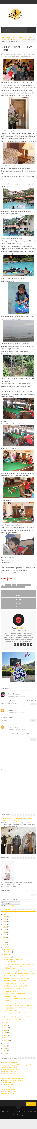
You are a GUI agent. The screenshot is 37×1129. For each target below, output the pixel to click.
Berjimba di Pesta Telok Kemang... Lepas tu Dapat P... (19, 973)
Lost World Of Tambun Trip (9, 1062)
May (5, 1030)
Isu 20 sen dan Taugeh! (10, 1010)
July (5, 1025)
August (6, 1022)
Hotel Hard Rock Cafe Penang (10, 1069)
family (20, 37)
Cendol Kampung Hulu (8, 1082)
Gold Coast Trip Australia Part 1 (11, 1071)
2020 (4, 929)
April (5, 1032)
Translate (14, 905)
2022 (4, 924)
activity (9, 37)
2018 (4, 934)
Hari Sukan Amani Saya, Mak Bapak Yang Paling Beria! (20, 971)
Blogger (22, 1115)
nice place (16, 39)
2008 (4, 1053)
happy (30, 37)
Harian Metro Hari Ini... (10, 996)
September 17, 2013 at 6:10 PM (16, 729)
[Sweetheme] (15, 644)
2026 (4, 914)
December (7, 949)
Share (19, 595)
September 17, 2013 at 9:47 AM (16, 712)
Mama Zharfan (13, 694)
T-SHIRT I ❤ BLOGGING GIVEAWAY (15, 981)
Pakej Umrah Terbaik (8, 1084)
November (7, 952)
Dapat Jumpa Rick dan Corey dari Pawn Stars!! (17, 1017)
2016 (4, 939)
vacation (23, 39)
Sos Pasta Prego (7, 1087)
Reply (33, 704)
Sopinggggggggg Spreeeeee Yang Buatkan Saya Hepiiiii (20, 1008)
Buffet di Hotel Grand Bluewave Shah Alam (14, 1078)
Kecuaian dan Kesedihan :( (11, 991)
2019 (4, 932)
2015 (4, 942)
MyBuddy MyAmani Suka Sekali (13, 988)
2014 (4, 944)
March (6, 1035)
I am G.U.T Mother (9, 961)
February (7, 1038)
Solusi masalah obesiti (8, 1089)
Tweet (19, 592)
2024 (4, 919)
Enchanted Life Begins (21, 1112)
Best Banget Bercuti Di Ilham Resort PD (15, 986)
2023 (4, 922)
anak (14, 37)
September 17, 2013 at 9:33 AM (16, 696)
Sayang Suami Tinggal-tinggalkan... (14, 1003)
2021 (4, 927)
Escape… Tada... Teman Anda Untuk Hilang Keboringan (20, 976)
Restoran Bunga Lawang (9, 1093)
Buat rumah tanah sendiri (9, 1091)
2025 (4, 917)
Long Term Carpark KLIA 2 (9, 1067)
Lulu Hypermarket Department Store (12, 1080)
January (6, 1040)
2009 (4, 1051)
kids (9, 39)
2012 (4, 1043)
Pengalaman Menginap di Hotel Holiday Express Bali (17, 1065)
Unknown (11, 710)
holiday (4, 39)
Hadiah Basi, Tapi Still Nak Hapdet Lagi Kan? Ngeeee (19, 964)
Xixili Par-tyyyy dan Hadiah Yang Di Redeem (16, 978)
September (7, 957)
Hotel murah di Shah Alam (9, 1076)
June (5, 1027)
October (6, 954)
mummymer (12, 727)
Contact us (32, 1104)
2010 (4, 1048)
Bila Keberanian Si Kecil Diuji (12, 1019)
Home (3, 37)
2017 (4, 937)
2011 (4, 1046)
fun (25, 37)
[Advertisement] (18, 792)
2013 (4, 947)
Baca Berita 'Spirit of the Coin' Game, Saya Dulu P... (19, 1005)
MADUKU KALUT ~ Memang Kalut (14, 959)
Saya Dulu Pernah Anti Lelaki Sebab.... (15, 993)
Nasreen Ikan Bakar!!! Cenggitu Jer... (14, 983)
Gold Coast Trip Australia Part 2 (11, 1073)
